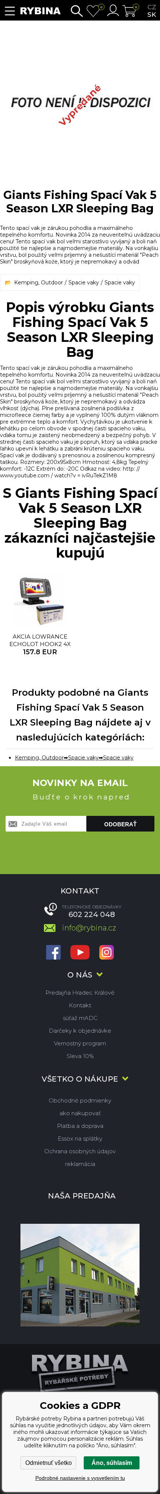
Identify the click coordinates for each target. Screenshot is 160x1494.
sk (151, 14)
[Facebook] (53, 953)
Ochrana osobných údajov (80, 1151)
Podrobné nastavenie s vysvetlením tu (80, 1478)
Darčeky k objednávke (80, 1030)
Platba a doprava (80, 1125)
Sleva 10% (80, 1056)
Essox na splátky (80, 1138)
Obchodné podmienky (80, 1100)
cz (151, 7)
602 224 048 (91, 914)
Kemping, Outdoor (38, 282)
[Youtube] (80, 953)
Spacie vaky (83, 282)
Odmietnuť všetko (48, 1463)
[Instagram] (106, 953)
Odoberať (120, 824)
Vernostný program (80, 1043)
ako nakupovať (80, 1113)
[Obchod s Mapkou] (80, 1275)
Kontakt (80, 1005)
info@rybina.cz (89, 927)
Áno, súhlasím (112, 1463)
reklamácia (80, 1163)
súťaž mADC (80, 1018)
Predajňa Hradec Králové (80, 992)
